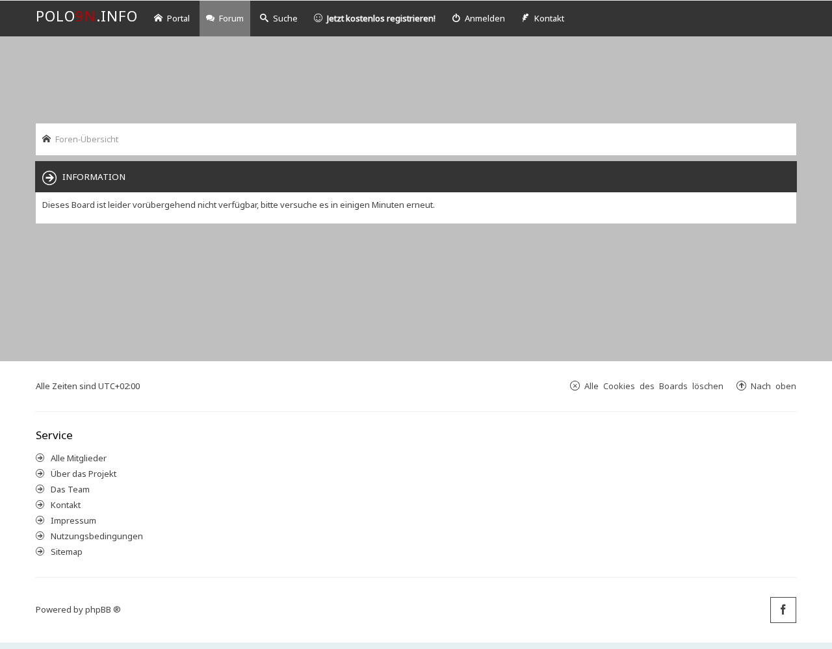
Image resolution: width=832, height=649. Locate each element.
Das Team (70, 489)
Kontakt (66, 505)
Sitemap (67, 551)
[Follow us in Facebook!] (783, 610)
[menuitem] (478, 18)
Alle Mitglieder (79, 458)
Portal (178, 18)
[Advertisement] (416, 78)
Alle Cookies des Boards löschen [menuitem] (653, 385)
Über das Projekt (83, 473)
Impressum (73, 520)
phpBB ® (103, 609)
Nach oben (773, 385)
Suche (285, 18)
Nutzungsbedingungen (97, 536)
